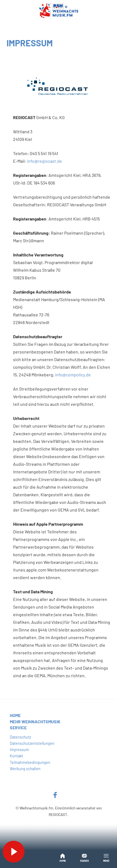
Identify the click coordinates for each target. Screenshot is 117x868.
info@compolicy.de (73, 374)
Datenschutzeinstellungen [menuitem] (32, 743)
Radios (84, 860)
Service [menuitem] (18, 727)
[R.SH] (58, 10)
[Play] (13, 852)
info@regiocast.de (44, 161)
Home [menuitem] (15, 715)
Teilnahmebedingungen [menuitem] (30, 762)
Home (63, 860)
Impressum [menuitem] (19, 749)
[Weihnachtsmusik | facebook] (55, 794)
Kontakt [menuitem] (16, 756)
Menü (106, 860)
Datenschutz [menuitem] (20, 737)
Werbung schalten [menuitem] (25, 768)
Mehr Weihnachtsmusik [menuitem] (35, 721)
